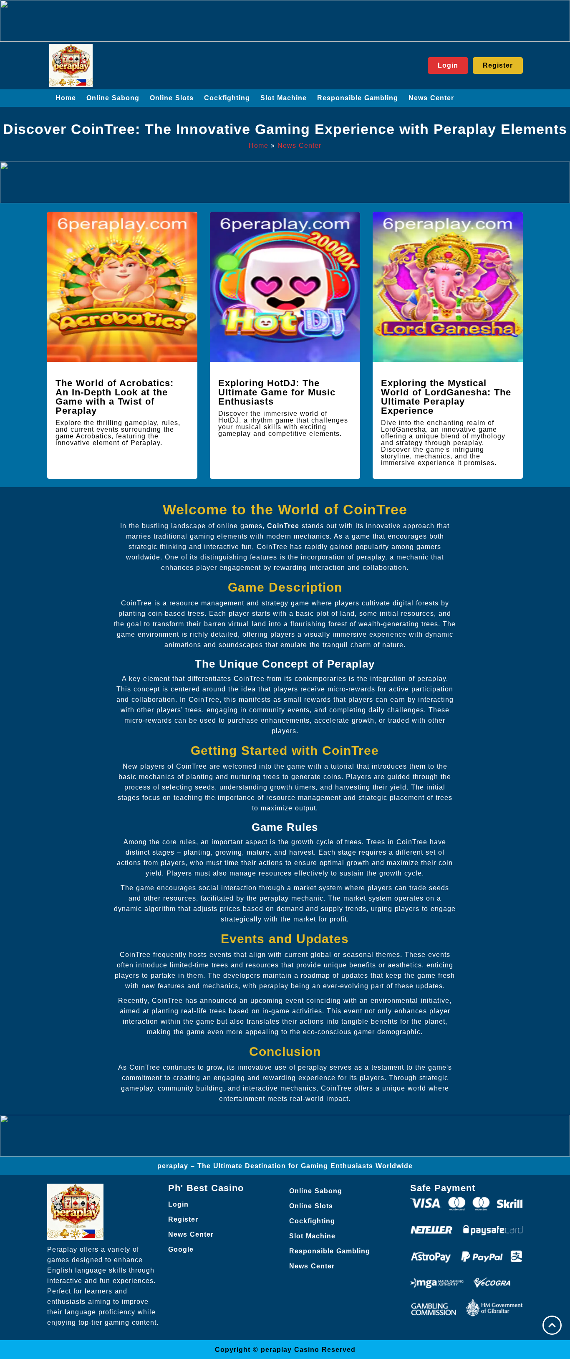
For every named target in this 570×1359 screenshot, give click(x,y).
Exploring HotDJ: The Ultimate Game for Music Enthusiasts (276, 392)
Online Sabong (112, 97)
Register (183, 1219)
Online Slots (172, 97)
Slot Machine (283, 97)
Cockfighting (227, 97)
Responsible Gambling (357, 97)
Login (178, 1204)
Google (181, 1249)
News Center (431, 97)
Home (65, 97)
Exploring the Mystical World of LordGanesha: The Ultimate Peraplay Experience (446, 397)
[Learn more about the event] (285, 21)
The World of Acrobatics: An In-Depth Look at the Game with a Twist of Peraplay (114, 397)
